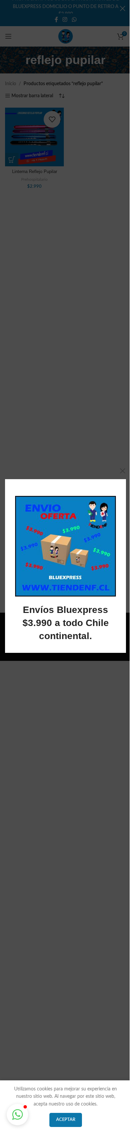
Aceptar (65, 1120)
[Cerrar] (122, 470)
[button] (17, 1114)
